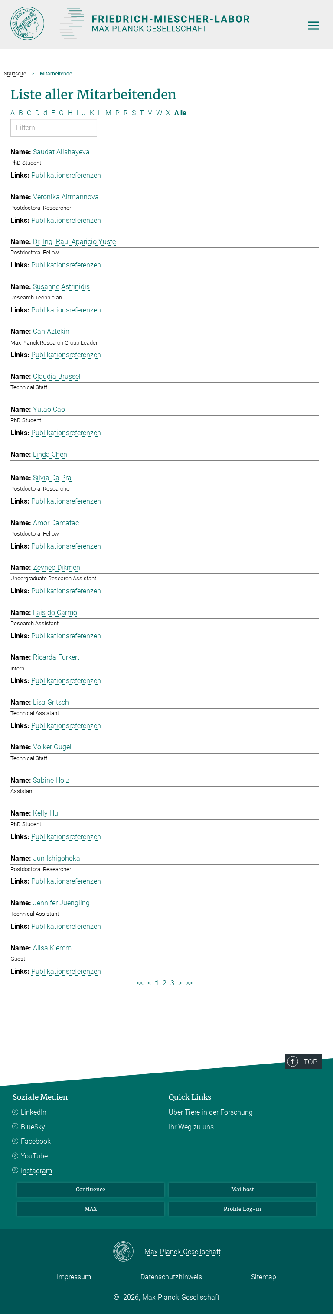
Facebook (36, 1141)
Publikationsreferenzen (66, 175)
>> (189, 983)
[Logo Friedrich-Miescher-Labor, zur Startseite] (151, 23)
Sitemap (263, 1277)
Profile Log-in (242, 1209)
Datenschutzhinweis (171, 1277)
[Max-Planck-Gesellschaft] (128, 1252)
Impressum (74, 1277)
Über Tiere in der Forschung (211, 1112)
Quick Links (190, 1097)
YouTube (34, 1156)
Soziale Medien (40, 1097)
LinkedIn (33, 1112)
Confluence (90, 1189)
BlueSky (33, 1127)
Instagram (36, 1171)
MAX (91, 1209)
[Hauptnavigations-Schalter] (313, 25)
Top (310, 1061)
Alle (180, 113)
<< (140, 983)
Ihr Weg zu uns (191, 1127)
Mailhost (242, 1189)
